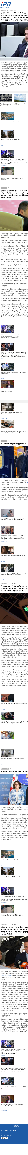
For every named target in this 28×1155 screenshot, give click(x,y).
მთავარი (15, 1125)
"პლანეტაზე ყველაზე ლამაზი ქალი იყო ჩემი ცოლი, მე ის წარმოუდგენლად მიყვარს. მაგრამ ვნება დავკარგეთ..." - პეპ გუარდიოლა (14, 722)
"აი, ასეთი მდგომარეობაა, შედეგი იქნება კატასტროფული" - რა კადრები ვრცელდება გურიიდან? (12, 178)
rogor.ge (2, 579)
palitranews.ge (4, 395)
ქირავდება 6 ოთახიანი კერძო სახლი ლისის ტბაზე (13, 740)
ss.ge (2, 746)
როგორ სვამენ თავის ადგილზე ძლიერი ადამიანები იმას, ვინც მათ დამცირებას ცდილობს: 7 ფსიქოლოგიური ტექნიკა (14, 574)
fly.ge (2, 127)
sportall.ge (3, 709)
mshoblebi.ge (4, 541)
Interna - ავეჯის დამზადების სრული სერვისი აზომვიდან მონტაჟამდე (11, 413)
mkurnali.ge (3, 524)
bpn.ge (2, 378)
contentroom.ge (4, 418)
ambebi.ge (3, 340)
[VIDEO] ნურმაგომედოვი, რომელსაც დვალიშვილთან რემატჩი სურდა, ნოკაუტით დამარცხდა (14, 704)
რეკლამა (16, 1126)
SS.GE (2, 92)
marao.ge (3, 561)
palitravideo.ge (4, 165)
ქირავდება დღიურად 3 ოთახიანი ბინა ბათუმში (12, 758)
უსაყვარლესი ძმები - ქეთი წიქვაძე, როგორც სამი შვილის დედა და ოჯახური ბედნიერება (13, 556)
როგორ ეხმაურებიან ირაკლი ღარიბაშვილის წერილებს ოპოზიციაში (12, 390)
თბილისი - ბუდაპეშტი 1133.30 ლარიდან (10, 139)
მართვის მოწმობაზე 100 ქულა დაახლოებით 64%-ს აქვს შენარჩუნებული (13, 373)
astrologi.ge (3, 727)
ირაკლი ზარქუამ (6, 975)
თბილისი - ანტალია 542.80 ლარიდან (10, 121)
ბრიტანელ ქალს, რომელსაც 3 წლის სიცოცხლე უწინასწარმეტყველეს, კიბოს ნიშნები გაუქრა (12, 519)
